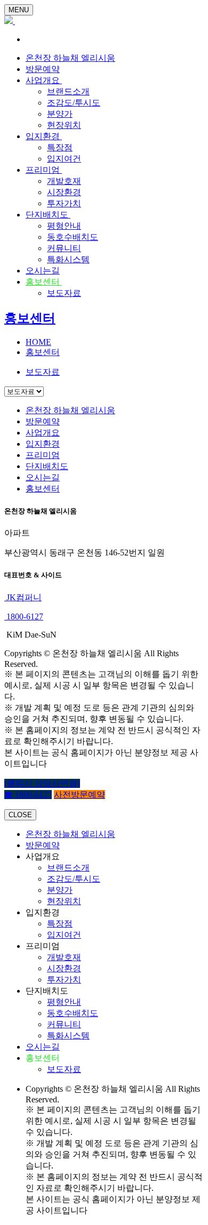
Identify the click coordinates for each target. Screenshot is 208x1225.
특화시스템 (68, 259)
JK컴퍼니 (23, 597)
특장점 (60, 147)
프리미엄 (44, 169)
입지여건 (64, 158)
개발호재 (64, 181)
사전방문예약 (79, 794)
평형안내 (64, 225)
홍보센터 (44, 281)
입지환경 (44, 136)
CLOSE (20, 815)
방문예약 (43, 69)
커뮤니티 (64, 248)
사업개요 (44, 80)
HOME (38, 341)
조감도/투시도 (73, 102)
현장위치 (64, 125)
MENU (19, 10)
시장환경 (64, 192)
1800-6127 (23, 616)
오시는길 (43, 270)
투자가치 (64, 203)
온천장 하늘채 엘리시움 (70, 57)
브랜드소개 (68, 91)
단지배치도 (48, 214)
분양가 (60, 113)
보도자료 (64, 292)
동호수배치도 (72, 236)
